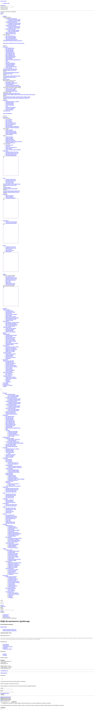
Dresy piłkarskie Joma (10, 57)
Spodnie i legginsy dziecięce (11, 366)
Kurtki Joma (8, 282)
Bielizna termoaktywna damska (12, 317)
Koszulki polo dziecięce (10, 363)
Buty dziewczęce (9, 374)
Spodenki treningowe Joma (11, 278)
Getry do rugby (9, 249)
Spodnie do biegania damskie (14, 26)
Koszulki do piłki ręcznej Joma (12, 151)
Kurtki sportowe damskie (11, 316)
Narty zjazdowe (9, 119)
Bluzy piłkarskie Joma (10, 55)
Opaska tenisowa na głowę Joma (9, 185)
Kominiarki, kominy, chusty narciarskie (14, 141)
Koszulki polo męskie (10, 338)
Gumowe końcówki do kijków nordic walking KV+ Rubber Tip (16, 98)
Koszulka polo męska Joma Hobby (10, 188)
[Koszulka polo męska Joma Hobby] (7, 187)
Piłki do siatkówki (9, 196)
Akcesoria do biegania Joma (11, 39)
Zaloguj (2, 605)
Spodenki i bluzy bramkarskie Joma (13, 59)
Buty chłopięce (9, 373)
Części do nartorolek (10, 105)
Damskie (5, 524)
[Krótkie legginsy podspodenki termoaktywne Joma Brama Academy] (12, 40)
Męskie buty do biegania (11, 348)
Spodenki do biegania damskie (14, 23)
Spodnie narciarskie (10, 139)
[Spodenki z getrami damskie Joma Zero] (11, 190)
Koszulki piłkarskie (10, 50)
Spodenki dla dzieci (10, 364)
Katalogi (5, 654)
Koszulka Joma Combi (7, 73)
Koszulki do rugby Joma (11, 246)
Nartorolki (5, 447)
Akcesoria (8, 62)
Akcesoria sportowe (7, 327)
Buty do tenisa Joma (10, 181)
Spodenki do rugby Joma (11, 248)
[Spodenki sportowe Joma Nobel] (10, 69)
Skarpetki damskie (9, 330)
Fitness (4, 513)
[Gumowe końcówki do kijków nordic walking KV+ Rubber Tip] (16, 96)
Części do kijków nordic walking (12, 85)
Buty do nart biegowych (11, 124)
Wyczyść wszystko (4, 632)
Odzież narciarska (9, 136)
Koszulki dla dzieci (10, 361)
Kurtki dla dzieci (9, 368)
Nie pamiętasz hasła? (5, 693)
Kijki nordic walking (10, 81)
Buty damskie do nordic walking (12, 322)
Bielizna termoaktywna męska (12, 343)
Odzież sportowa (6, 309)
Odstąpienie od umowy (8, 646)
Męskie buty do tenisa (10, 351)
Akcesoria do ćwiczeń (10, 284)
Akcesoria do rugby (10, 250)
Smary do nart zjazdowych (11, 147)
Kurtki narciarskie (9, 138)
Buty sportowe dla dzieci (8, 372)
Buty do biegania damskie (11, 37)
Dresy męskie (8, 342)
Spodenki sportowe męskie (11, 335)
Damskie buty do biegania (11, 323)
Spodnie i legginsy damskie (11, 314)
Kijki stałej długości (10, 84)
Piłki (7, 60)
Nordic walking (6, 437)
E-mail (2, 688)
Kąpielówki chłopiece (10, 370)
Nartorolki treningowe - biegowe (12, 101)
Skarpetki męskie (9, 356)
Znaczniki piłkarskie (10, 65)
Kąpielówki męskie (10, 344)
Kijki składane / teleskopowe (11, 82)
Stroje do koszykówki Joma (11, 221)
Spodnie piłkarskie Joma (11, 56)
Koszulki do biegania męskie (14, 20)
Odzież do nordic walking (11, 88)
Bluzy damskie (9, 313)
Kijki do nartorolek (9, 103)
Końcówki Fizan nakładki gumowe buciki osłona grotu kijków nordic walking (19, 94)
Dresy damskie (9, 315)
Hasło (2, 690)
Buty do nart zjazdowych (11, 122)
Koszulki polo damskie (10, 312)
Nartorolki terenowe (10, 102)
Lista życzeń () (4, 1)
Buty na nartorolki (9, 109)
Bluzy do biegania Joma (11, 28)
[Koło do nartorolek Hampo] (6, 110)
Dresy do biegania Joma (11, 32)
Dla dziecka (5, 575)
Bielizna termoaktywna (10, 142)
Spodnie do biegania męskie (14, 27)
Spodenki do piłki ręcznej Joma (12, 153)
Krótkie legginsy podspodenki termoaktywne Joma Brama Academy (13, 43)
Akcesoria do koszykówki (11, 222)
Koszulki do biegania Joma (11, 18)
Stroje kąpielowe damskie (11, 319)
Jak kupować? (6, 644)
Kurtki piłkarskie (9, 58)
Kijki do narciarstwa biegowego (12, 126)
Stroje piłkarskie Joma (10, 53)
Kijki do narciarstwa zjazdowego (12, 127)
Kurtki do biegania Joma (11, 33)
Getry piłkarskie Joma (10, 52)
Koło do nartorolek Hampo (7, 113)
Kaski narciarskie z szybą (11, 131)
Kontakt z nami (6, 3)
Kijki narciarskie (9, 125)
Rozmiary (5, 655)
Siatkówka (5, 498)
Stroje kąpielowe (9, 371)
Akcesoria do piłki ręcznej (11, 155)
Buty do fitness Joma (10, 276)
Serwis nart (8, 146)
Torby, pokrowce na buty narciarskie (13, 149)
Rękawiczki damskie (10, 329)
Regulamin (5, 647)
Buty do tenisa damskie (10, 325)
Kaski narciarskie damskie (11, 132)
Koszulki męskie (9, 336)
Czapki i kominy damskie (11, 328)
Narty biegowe (9, 120)
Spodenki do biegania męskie (14, 24)
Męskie (4, 548)
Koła (7, 106)
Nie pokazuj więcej (6, 700)
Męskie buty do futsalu (10, 350)
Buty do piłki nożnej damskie (12, 324)
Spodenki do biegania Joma (11, 22)
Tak (10, 632)
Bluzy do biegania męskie (13, 31)
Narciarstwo (5, 458)
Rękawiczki (8, 379)
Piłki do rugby (9, 251)
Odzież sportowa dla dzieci (8, 360)
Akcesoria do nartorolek (11, 107)
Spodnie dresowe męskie (11, 341)
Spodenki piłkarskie (10, 51)
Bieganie (5, 393)
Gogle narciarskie (9, 134)
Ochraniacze (8, 358)
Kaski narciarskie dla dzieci (11, 133)
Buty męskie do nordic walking (12, 346)
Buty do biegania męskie (11, 38)
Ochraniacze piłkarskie (10, 64)
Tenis (4, 492)
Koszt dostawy (6, 645)
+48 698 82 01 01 (4, 670)
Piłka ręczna (5, 487)
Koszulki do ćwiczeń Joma (11, 277)
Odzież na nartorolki (10, 108)
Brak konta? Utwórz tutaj (6, 696)
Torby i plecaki (9, 67)
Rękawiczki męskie (10, 355)
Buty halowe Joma (9, 49)
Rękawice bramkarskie (10, 63)
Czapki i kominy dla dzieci (11, 378)
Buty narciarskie (9, 121)
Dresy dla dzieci (9, 367)
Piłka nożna (5, 415)
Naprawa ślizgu (9, 148)
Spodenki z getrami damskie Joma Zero (11, 192)
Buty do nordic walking (10, 89)
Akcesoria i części (9, 145)
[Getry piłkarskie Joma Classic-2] (11, 75)
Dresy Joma (8, 281)
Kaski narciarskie (9, 129)
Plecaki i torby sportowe (11, 331)
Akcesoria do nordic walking (12, 91)
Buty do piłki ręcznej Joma (11, 154)
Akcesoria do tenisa (10, 182)
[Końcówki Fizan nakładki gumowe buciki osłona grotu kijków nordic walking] (11, 93)
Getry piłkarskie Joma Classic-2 (9, 77)
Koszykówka (6, 503)
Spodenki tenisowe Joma (11, 180)
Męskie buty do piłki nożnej (11, 349)
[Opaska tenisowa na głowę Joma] (11, 184)
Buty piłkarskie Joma (10, 48)
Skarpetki (8, 380)
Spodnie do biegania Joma (11, 25)
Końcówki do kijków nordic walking (13, 86)
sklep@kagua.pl (4, 672)
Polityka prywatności (7, 648)
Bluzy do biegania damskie (13, 30)
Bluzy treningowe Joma (10, 280)
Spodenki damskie (9, 320)
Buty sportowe (6, 321)
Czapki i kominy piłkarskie (11, 66)
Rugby (4, 506)
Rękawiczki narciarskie (10, 140)
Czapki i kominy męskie (11, 353)
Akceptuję (3, 707)
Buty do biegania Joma (10, 35)
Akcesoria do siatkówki (10, 197)
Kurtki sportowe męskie (10, 337)
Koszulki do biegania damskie (14, 19)
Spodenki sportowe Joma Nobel (9, 70)
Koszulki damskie (9, 310)
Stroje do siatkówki (10, 195)
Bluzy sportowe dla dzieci (11, 365)
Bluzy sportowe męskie (10, 339)
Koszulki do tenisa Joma (11, 179)
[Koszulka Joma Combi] (11, 72)
